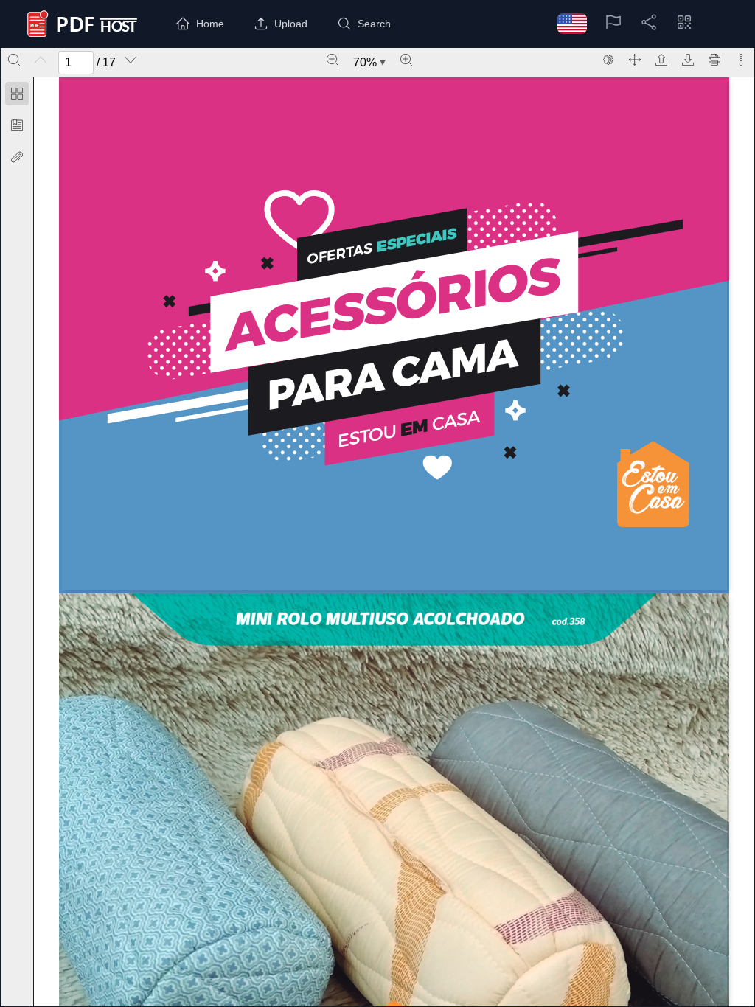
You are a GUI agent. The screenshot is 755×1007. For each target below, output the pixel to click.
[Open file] (661, 60)
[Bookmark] (17, 125)
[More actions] (741, 60)
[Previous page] (40, 60)
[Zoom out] (332, 60)
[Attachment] (17, 157)
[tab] (17, 96)
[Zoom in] (406, 60)
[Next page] (130, 60)
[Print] (714, 60)
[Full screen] (635, 60)
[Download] (688, 60)
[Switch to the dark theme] (608, 60)
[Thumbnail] (17, 93)
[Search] (14, 60)
